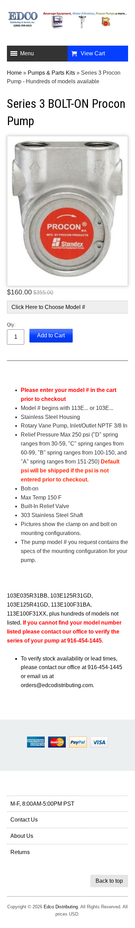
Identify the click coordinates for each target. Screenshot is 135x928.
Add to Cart (51, 335)
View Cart (93, 53)
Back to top (109, 881)
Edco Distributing (61, 906)
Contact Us (24, 820)
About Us (21, 836)
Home (14, 73)
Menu (27, 53)
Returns (20, 852)
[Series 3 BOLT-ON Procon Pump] (67, 211)
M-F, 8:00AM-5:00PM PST (42, 804)
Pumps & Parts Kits (51, 73)
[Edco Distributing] (67, 24)
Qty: (11, 324)
